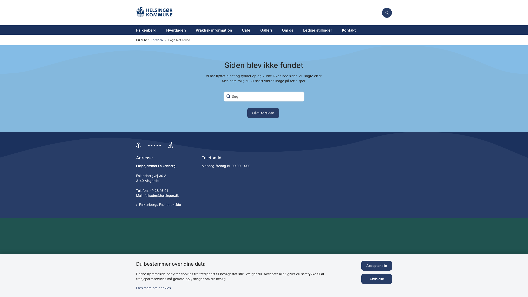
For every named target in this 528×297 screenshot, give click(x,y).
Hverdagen (176, 30)
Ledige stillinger (317, 30)
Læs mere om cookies (153, 288)
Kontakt (349, 30)
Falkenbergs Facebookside (160, 205)
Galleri (266, 30)
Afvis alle (376, 279)
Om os (287, 30)
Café (246, 30)
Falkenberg (146, 30)
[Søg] (228, 96)
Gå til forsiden (263, 113)
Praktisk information (214, 30)
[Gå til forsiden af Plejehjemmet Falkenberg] (258, 13)
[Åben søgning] (387, 13)
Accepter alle (376, 266)
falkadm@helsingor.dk (161, 195)
